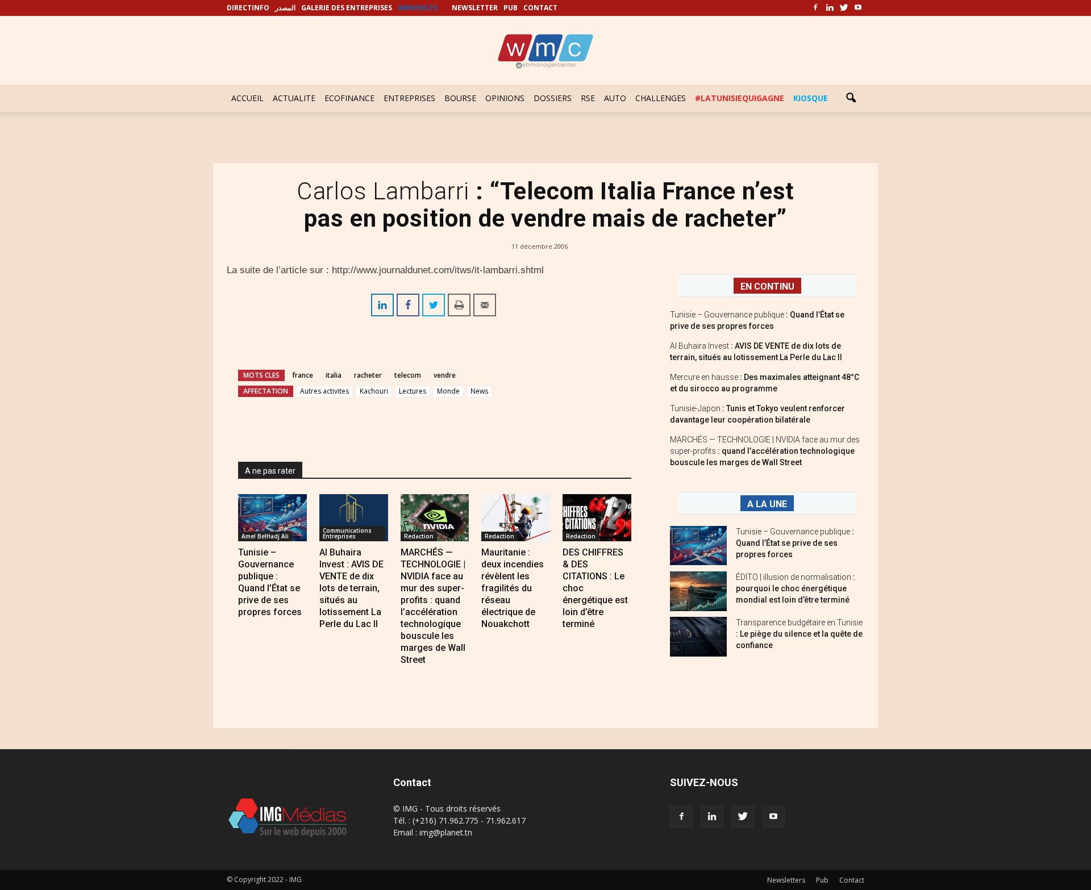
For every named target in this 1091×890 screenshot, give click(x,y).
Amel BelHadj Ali (265, 536)
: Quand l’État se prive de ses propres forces (795, 543)
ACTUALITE (294, 98)
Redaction (419, 536)
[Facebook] (815, 8)
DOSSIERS (553, 98)
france (302, 375)
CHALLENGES (660, 98)
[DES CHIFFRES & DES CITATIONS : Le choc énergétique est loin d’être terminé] (597, 517)
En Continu (767, 286)
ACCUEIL (247, 98)
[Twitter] (844, 8)
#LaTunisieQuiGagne (739, 98)
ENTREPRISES (409, 98)
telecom (407, 375)
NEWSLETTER (475, 7)
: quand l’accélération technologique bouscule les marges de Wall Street (765, 451)
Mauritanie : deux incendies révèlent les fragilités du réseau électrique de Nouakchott (512, 588)
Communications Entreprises (347, 533)
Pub (822, 880)
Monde (448, 391)
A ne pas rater (270, 470)
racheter (368, 375)
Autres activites (324, 391)
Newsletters (786, 880)
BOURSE (460, 98)
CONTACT (540, 7)
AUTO (615, 98)
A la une (767, 504)
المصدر (285, 7)
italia (334, 375)
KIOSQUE (810, 98)
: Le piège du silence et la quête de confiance (799, 634)
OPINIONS (504, 98)
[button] (850, 98)
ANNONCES (418, 7)
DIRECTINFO (248, 7)
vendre (445, 375)
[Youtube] (858, 8)
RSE (588, 98)
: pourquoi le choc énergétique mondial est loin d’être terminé (795, 588)
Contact (851, 880)
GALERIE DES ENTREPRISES (346, 7)
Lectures (412, 391)
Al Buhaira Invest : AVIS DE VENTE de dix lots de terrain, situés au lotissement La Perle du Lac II (351, 588)
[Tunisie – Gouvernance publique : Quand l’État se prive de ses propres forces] (272, 517)
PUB (510, 7)
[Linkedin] (829, 8)
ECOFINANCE (349, 98)
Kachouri (374, 391)
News (479, 391)
